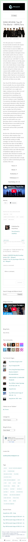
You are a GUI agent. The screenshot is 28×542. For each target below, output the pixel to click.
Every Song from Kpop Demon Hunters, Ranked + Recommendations (16, 372)
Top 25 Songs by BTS (14, 365)
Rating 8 (22, 216)
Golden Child (7, 477)
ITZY (19, 480)
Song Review (11, 219)
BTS (5, 471)
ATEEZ (5, 468)
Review (5, 219)
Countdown (11, 471)
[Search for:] (10, 294)
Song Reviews (16, 211)
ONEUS (13, 486)
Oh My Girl (7, 486)
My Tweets (6, 409)
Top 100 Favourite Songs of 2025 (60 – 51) (13, 523)
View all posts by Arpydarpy (16, 232)
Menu (14, 15)
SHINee (6, 494)
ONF (18, 486)
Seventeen (19, 491)
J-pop (10, 211)
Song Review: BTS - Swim (15, 398)
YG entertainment (9, 503)
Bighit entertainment (15, 468)
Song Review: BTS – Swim (9, 513)
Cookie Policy (7, 536)
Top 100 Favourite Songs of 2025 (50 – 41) (13, 519)
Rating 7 (12, 489)
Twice (5, 500)
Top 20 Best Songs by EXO (15, 361)
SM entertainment (15, 494)
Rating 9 (6, 491)
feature (16, 474)
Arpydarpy (16, 38)
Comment (19, 282)
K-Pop (14, 483)
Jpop (17, 216)
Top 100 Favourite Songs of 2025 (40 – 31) (13, 516)
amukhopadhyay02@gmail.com (11, 455)
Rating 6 (6, 489)
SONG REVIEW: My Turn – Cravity (19, 242)
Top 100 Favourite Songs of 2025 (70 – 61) (13, 526)
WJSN (14, 500)
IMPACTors (6, 214)
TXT (10, 500)
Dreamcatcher (8, 474)
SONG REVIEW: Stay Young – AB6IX (8, 242)
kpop (19, 483)
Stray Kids (16, 497)
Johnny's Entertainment (9, 216)
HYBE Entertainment (10, 480)
